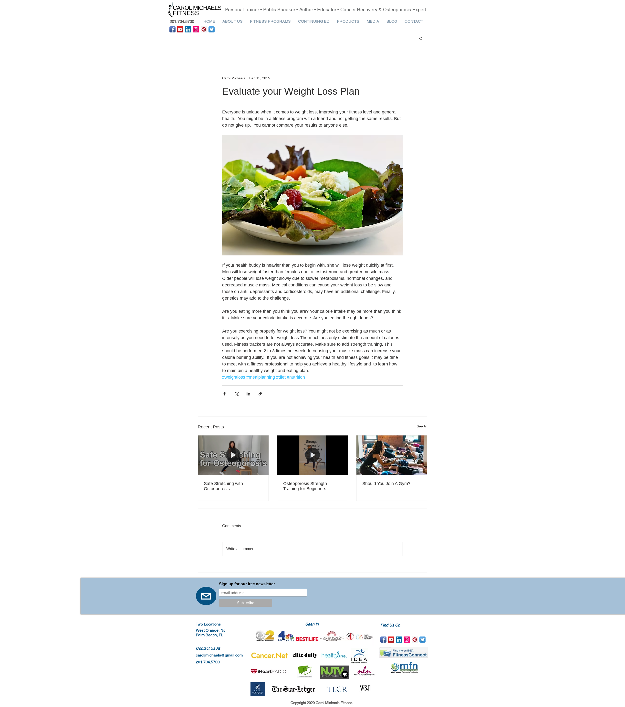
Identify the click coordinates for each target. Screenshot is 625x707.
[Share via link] (260, 393)
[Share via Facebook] (224, 393)
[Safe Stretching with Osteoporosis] (233, 455)
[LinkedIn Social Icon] (188, 29)
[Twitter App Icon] (211, 29)
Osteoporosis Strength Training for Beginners (305, 486)
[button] (232, 21)
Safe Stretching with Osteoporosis (223, 486)
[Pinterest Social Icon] (204, 29)
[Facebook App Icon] (172, 29)
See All (422, 426)
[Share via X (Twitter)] (236, 393)
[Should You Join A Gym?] (391, 455)
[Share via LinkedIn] (248, 393)
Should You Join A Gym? (386, 483)
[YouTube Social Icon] (180, 29)
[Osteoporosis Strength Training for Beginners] (312, 455)
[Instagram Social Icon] (196, 29)
